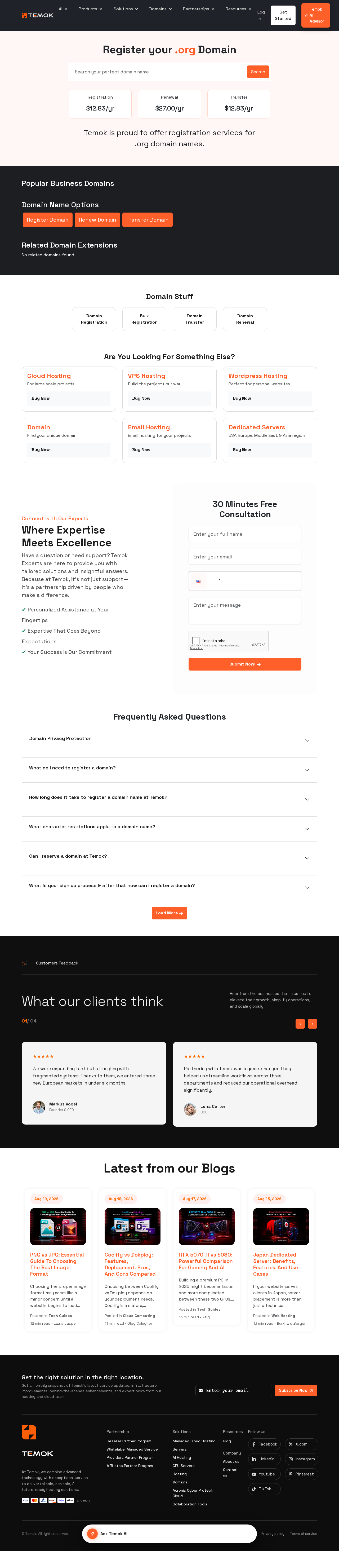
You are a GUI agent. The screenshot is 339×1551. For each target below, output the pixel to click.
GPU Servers (184, 1465)
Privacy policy (272, 1533)
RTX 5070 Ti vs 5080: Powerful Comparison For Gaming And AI (206, 1261)
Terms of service (303, 1533)
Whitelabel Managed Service (132, 1449)
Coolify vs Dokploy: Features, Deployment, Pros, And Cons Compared (130, 1264)
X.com (301, 1444)
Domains (180, 1482)
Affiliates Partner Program (130, 1465)
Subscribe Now (293, 1390)
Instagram (305, 1458)
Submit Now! (243, 664)
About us (231, 1461)
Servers (180, 1449)
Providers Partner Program (130, 1457)
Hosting (180, 1473)
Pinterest (305, 1474)
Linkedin (267, 1458)
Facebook (268, 1444)
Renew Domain (97, 219)
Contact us (230, 1472)
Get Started (283, 15)
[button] (198, 581)
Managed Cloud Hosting (194, 1441)
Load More (167, 913)
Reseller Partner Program (129, 1441)
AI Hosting (182, 1457)
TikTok (265, 1488)
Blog (227, 1441)
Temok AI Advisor (317, 15)
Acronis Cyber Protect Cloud (193, 1493)
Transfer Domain (147, 219)
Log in (261, 15)
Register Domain (48, 219)
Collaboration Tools (190, 1504)
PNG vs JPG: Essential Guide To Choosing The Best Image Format (57, 1264)
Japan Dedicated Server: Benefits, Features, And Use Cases (275, 1264)
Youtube (267, 1474)
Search (258, 71)
